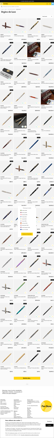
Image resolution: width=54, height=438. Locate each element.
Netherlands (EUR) (25, 225)
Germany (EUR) (24, 223)
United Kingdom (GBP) (26, 227)
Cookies (2, 414)
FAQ (1, 402)
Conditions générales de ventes (6, 410)
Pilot (15, 412)
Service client (3, 400)
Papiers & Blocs (17, 404)
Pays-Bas (29, 416)
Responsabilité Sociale (4, 408)
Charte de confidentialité (5, 412)
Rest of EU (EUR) (25, 229)
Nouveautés (16, 407)
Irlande (28, 415)
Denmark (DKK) (24, 214)
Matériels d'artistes (18, 401)
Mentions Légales (3, 413)
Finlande (29, 412)
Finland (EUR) (24, 216)
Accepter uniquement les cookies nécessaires (30, 434)
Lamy (15, 413)
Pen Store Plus (3, 406)
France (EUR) (24, 221)
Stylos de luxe (18, 9)
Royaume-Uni (29, 417)
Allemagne (29, 413)
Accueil (2, 9)
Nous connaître (3, 403)
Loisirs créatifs (17, 402)
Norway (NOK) (24, 212)
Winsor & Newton (17, 416)
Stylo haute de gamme (11, 9)
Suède (28, 409)
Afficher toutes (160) (18, 417)
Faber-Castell (16, 414)
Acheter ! (9, 32)
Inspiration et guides (4, 407)
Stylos (6, 9)
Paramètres (49, 421)
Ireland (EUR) (24, 218)
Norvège (29, 410)
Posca (15, 415)
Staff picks (16, 408)
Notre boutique (3, 404)
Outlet (15, 406)
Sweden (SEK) (24, 210)
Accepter (49, 425)
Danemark (29, 411)
